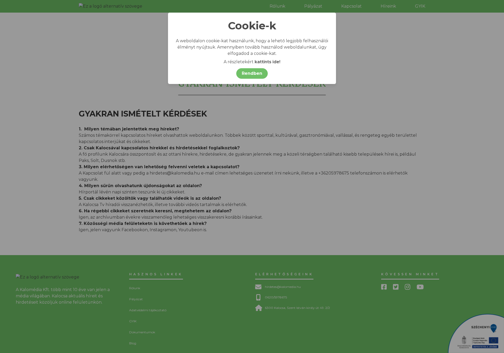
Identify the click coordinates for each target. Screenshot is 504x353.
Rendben (252, 73)
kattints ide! (267, 61)
